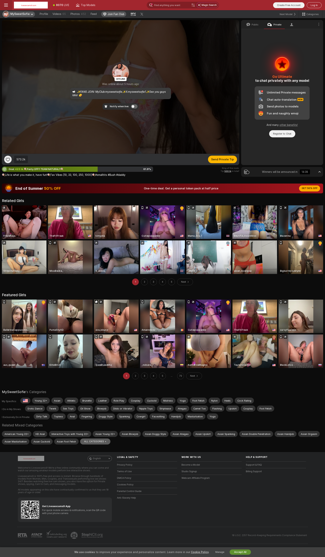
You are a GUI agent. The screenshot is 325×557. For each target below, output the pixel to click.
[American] (25, 401)
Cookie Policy (200, 552)
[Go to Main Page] (31, 5)
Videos (59, 14)
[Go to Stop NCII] (92, 535)
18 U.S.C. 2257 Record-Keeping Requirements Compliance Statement (269, 535)
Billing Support (254, 471)
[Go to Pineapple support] (74, 535)
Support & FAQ (254, 465)
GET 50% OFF (309, 188)
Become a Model (190, 465)
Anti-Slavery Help (126, 498)
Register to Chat (282, 133)
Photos (78, 14)
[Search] (193, 5)
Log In (314, 5)
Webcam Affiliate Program (195, 478)
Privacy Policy (124, 465)
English (97, 458)
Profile (43, 14)
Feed (93, 14)
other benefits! (288, 124)
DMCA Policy (124, 478)
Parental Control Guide (129, 491)
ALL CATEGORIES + (95, 441)
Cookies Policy (125, 484)
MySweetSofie (14, 392)
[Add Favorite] (8, 159)
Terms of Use (124, 471)
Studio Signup (189, 471)
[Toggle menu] (6, 5)
